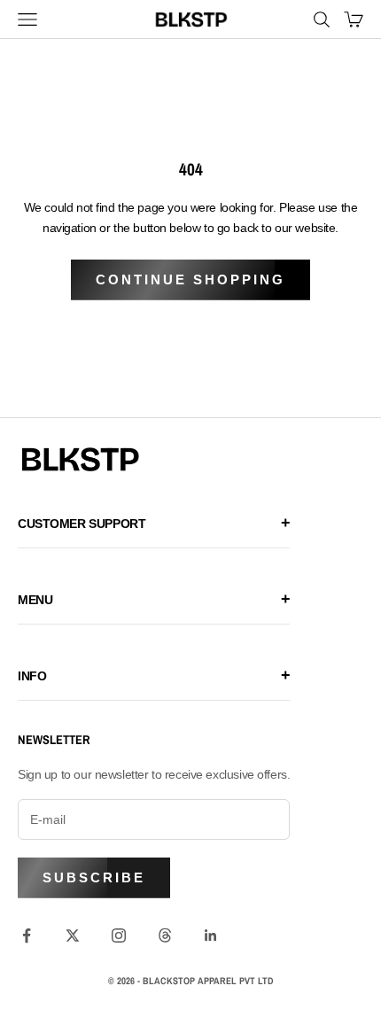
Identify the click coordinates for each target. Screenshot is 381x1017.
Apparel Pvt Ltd (236, 980)
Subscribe (94, 877)
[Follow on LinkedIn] (211, 935)
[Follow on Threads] (165, 935)
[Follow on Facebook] (26, 935)
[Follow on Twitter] (73, 935)
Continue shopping (190, 279)
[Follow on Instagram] (119, 935)
